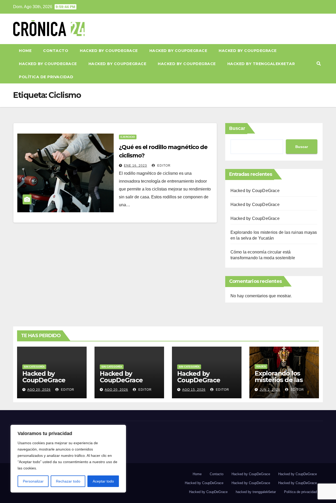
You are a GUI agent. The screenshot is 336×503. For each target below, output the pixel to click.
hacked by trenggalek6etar (261, 63)
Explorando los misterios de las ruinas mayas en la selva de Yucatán (283, 383)
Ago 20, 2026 (39, 389)
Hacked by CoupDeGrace (109, 50)
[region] (68, 459)
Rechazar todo (68, 481)
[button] (319, 63)
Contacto (55, 50)
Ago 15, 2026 (194, 389)
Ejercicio (127, 136)
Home (25, 50)
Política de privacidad (46, 77)
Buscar (237, 128)
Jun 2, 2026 (270, 389)
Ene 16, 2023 (135, 165)
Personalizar (33, 481)
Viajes (261, 366)
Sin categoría (34, 366)
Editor (163, 165)
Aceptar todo (103, 481)
